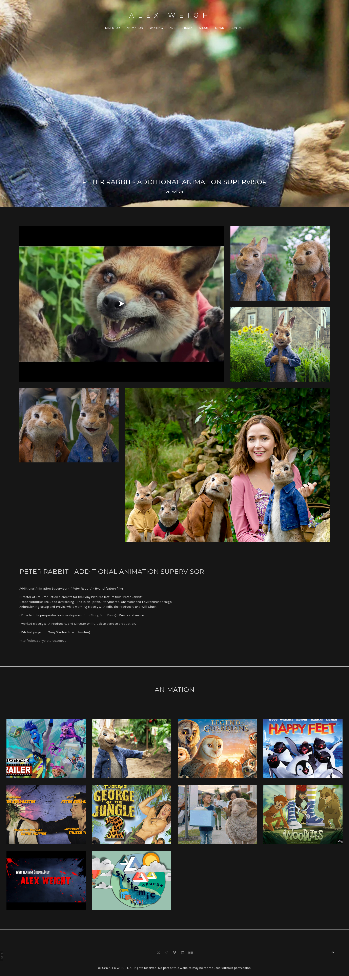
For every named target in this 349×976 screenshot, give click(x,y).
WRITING (156, 28)
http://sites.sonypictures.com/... (42, 641)
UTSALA (187, 28)
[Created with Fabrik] (1, 956)
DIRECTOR (112, 28)
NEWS (219, 28)
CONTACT (237, 28)
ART (172, 28)
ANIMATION (134, 28)
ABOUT (203, 28)
